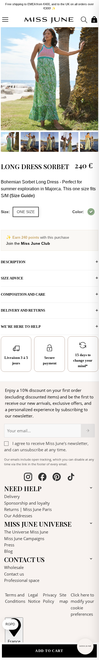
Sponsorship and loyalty (27, 501)
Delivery (12, 494)
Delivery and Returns (23, 308)
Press (9, 543)
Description (13, 260)
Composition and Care (23, 292)
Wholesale (14, 565)
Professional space (21, 578)
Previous (6, 86)
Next (92, 86)
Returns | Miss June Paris (28, 507)
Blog (8, 549)
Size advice (12, 276)
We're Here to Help (21, 325)
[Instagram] (28, 476)
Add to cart (49, 651)
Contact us (14, 571)
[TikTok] (71, 476)
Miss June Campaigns (24, 536)
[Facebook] (42, 476)
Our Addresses (18, 513)
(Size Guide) (22, 193)
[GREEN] (91, 209)
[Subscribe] (88, 428)
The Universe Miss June (26, 530)
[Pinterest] (57, 476)
